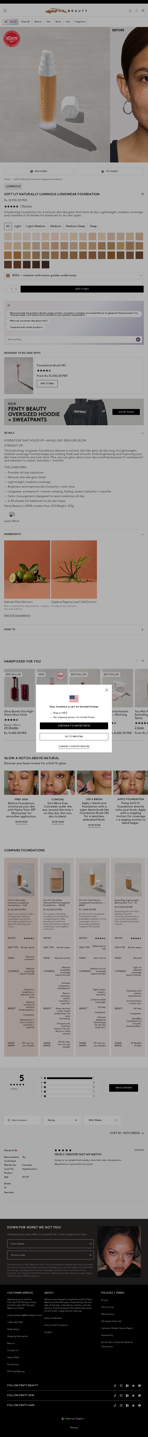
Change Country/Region (74, 746)
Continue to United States (74, 726)
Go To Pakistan (74, 737)
